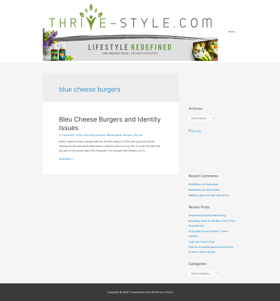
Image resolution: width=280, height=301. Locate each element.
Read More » (66, 158)
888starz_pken (197, 195)
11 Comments (66, 135)
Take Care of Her (219, 195)
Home (231, 31)
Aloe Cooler (213, 189)
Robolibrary (195, 184)
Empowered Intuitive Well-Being (207, 215)
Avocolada (212, 184)
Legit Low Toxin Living (201, 241)
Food (79, 135)
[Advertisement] (203, 85)
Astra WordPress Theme (159, 292)
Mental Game (114, 135)
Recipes (127, 135)
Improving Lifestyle (94, 135)
